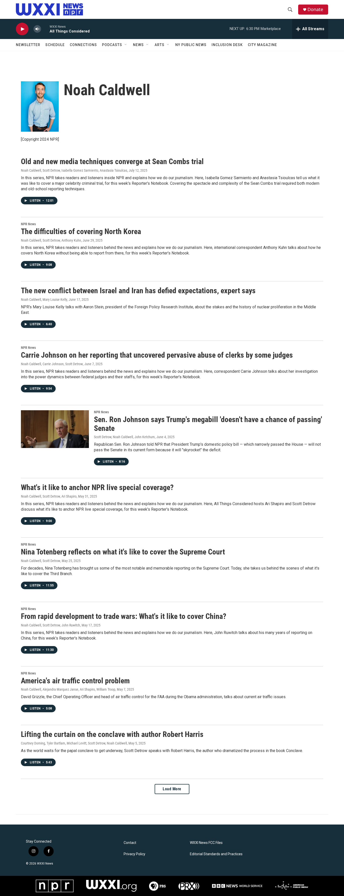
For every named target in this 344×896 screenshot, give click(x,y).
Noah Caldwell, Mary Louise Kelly (44, 299)
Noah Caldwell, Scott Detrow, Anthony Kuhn (51, 240)
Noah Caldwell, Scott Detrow (40, 561)
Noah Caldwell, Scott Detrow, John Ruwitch (50, 625)
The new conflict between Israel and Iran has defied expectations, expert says (138, 290)
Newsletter (28, 45)
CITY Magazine (262, 45)
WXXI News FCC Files (206, 843)
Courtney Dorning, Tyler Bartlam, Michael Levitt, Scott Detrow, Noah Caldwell (74, 743)
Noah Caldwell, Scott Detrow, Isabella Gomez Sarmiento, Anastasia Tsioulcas (74, 170)
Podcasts (112, 45)
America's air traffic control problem (75, 680)
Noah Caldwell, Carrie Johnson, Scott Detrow (52, 364)
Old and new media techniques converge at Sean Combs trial (112, 161)
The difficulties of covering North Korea (81, 231)
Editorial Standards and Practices (216, 854)
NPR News (28, 224)
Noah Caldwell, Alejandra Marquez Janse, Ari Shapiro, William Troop (68, 689)
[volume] (37, 29)
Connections (83, 45)
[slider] (45, 28)
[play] (22, 29)
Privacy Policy (134, 854)
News (138, 45)
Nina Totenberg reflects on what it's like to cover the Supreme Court (123, 551)
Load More (172, 789)
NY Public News (191, 45)
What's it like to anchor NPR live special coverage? (97, 487)
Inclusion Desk (227, 45)
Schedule (55, 45)
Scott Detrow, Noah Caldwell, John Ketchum (124, 437)
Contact (130, 843)
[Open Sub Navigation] (126, 45)
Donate (315, 9)
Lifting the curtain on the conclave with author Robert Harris (112, 734)
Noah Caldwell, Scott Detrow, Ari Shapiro (49, 496)
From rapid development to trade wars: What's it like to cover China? (123, 616)
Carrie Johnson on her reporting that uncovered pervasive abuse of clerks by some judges (157, 355)
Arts (159, 45)
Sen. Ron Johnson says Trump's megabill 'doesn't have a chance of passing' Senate (208, 424)
